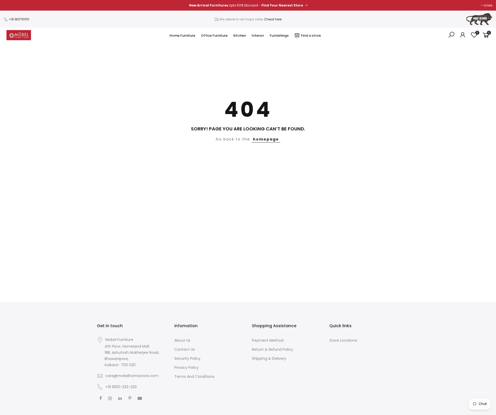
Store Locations (343, 340)
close (488, 5)
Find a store (311, 35)
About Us (182, 340)
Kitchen (239, 35)
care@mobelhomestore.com (131, 375)
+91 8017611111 (18, 19)
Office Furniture (214, 35)
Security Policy (187, 358)
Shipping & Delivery (269, 358)
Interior (258, 35)
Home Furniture (182, 35)
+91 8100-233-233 (120, 386)
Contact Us (184, 349)
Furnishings (279, 35)
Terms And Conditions (194, 376)
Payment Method (267, 340)
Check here (273, 19)
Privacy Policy (186, 367)
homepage (266, 139)
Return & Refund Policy (272, 349)
